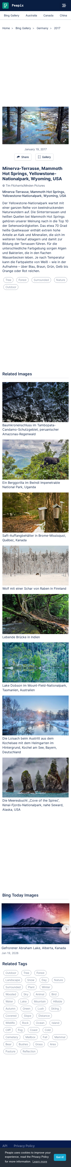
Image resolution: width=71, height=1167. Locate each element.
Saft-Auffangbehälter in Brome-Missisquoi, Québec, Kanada (34, 538)
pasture (10, 1051)
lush (41, 1008)
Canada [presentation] (48, 15)
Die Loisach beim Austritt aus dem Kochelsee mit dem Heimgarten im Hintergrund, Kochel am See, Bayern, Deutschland (29, 745)
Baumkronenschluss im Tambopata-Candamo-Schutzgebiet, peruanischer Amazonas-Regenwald (30, 429)
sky (25, 994)
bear (8, 1044)
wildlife (10, 1022)
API (4, 1146)
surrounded (41, 280)
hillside (57, 1001)
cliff (8, 1030)
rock (25, 1022)
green (26, 1008)
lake (23, 1001)
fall (45, 1037)
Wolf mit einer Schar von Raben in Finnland (34, 588)
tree (8, 280)
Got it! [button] (60, 1157)
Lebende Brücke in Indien (21, 637)
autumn (10, 1008)
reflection (29, 1051)
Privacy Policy (24, 1146)
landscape (13, 980)
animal (40, 994)
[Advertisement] (35, 69)
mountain (40, 1001)
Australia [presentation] (31, 15)
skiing (55, 1008)
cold (48, 1030)
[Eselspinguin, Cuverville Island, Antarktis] (65, 125)
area (53, 1044)
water (9, 1001)
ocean (40, 1022)
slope (27, 1015)
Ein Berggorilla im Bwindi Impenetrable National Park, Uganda (31, 485)
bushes (23, 1044)
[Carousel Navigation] (35, 932)
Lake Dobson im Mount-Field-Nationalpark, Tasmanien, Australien (34, 687)
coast (33, 1030)
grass (39, 1044)
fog (20, 1030)
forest (22, 280)
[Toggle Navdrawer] (64, 6)
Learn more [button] (40, 1161)
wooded (11, 994)
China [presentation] (63, 15)
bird (54, 994)
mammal (59, 1037)
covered (11, 1015)
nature (60, 280)
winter (46, 987)
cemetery (12, 1037)
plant (31, 987)
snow (30, 980)
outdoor (11, 287)
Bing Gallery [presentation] (11, 15)
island (55, 1022)
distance (44, 1015)
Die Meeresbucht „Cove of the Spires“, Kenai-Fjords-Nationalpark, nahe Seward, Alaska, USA (32, 805)
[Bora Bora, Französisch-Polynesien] (6, 125)
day (44, 980)
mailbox (30, 1037)
